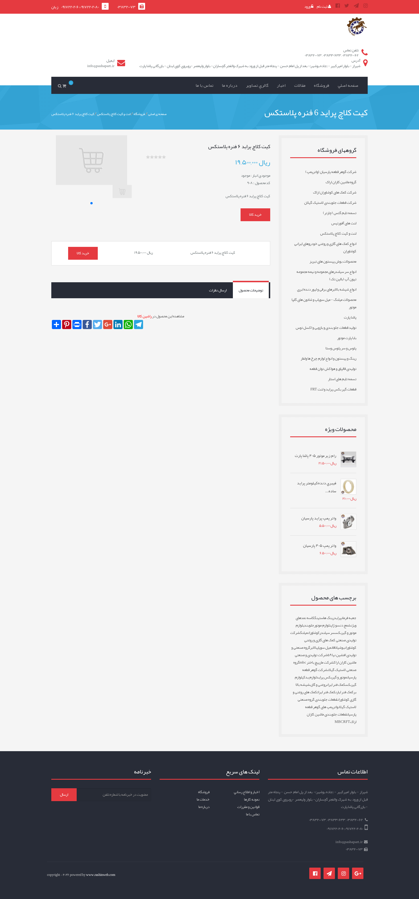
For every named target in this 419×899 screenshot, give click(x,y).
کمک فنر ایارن (344, 692)
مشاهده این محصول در (160, 316)
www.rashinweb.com (100, 874)
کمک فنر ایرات (326, 692)
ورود (307, 6)
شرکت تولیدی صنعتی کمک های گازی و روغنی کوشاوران (323, 640)
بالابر (313, 647)
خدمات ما (203, 799)
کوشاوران (314, 632)
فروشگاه (321, 85)
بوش (342, 647)
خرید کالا (255, 214)
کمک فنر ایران (336, 684)
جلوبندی (308, 625)
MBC (339, 721)
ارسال (64, 794)
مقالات (300, 85)
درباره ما (229, 85)
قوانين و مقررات (248, 807)
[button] (91, 203)
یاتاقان (335, 647)
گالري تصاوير (257, 85)
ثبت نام (322, 6)
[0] (65, 85)
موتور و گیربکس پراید (331, 677)
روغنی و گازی (318, 684)
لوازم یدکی (309, 677)
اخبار (281, 85)
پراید (337, 618)
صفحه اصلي (348, 85)
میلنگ (304, 632)
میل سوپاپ (324, 647)
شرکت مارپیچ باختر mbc (317, 662)
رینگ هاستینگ (324, 618)
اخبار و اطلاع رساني (246, 792)
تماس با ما (204, 85)
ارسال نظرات (218, 290)
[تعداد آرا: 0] (148, 157)
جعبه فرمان (348, 618)
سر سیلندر (327, 632)
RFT (346, 721)
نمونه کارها (251, 799)
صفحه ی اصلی (157, 113)
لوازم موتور (321, 625)
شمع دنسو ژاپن (340, 625)
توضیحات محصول (251, 290)
